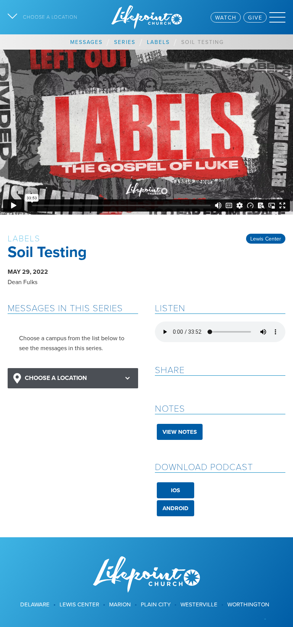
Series (124, 42)
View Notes (180, 432)
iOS (175, 490)
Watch (226, 17)
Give (255, 17)
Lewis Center (265, 238)
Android (175, 508)
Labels (158, 42)
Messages (86, 42)
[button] (73, 378)
